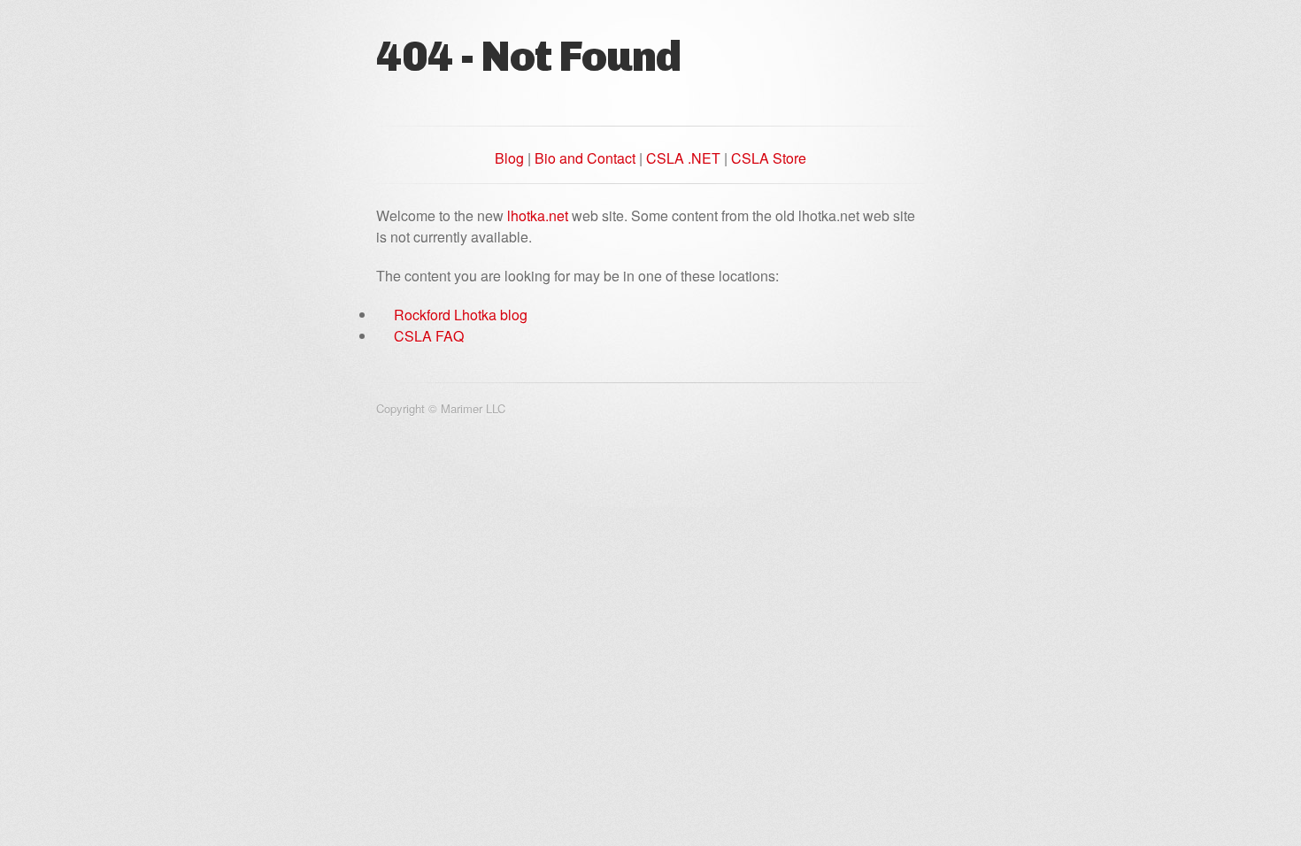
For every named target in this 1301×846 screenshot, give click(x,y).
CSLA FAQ (429, 336)
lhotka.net (537, 215)
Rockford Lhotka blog (460, 314)
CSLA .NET (683, 158)
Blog (509, 158)
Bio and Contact (585, 158)
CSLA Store (768, 158)
